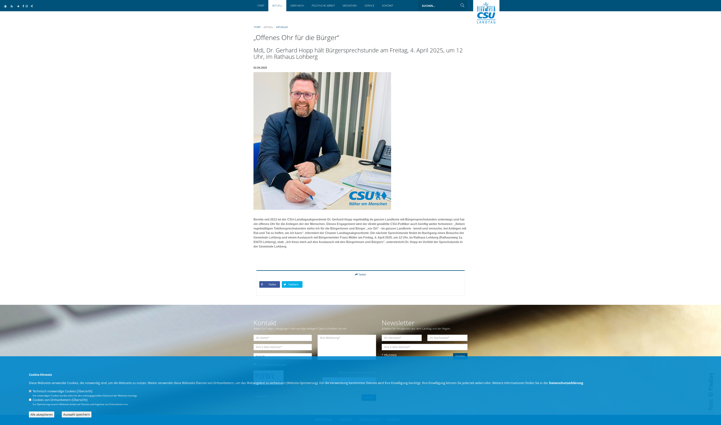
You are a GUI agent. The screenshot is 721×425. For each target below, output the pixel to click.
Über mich (297, 5)
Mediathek (350, 5)
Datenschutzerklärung (566, 383)
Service (369, 5)
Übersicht (84, 391)
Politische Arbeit (323, 5)
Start (260, 5)
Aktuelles (282, 27)
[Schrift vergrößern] (18, 6)
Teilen (362, 274)
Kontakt (387, 5)
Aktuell (277, 5)
